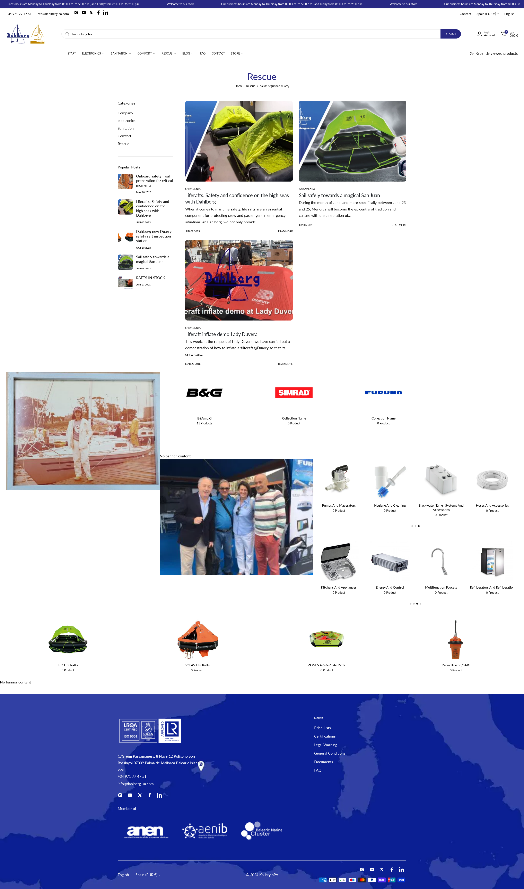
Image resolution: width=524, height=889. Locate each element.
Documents (323, 761)
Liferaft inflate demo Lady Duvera (221, 334)
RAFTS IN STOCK (150, 277)
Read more (285, 231)
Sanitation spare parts (390, 505)
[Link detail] (77, 13)
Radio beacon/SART (456, 665)
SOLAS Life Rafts (197, 665)
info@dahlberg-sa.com (136, 783)
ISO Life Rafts (68, 665)
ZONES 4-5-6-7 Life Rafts (326, 665)
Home (239, 86)
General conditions (329, 753)
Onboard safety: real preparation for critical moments (154, 181)
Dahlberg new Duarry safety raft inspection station (154, 236)
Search (451, 33)
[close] (519, 4)
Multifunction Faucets (390, 587)
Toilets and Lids (339, 505)
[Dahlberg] (25, 34)
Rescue (250, 86)
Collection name (294, 418)
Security (492, 587)
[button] (412, 526)
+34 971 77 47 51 (132, 776)
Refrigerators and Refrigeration (441, 587)
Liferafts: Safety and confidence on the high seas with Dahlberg (152, 208)
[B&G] (204, 392)
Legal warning (325, 744)
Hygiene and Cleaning (492, 505)
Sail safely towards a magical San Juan (152, 259)
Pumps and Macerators (441, 505)
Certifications (325, 736)
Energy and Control (339, 587)
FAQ (317, 770)
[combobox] (261, 34)
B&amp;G (204, 418)
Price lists (322, 727)
